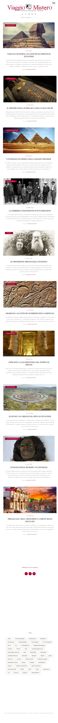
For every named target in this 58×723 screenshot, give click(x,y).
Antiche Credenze (19, 638)
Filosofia (10, 648)
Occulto (19, 659)
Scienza (10, 665)
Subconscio (46, 669)
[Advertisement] (30, 551)
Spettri (22, 669)
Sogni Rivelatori (12, 669)
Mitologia (10, 659)
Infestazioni (33, 652)
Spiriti (29, 669)
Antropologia (32, 638)
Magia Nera (24, 655)
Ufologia (16, 672)
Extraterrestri (25, 645)
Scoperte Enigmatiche (12, 130)
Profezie (32, 662)
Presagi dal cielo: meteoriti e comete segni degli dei (30, 520)
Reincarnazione (11, 333)
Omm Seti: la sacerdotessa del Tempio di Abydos (28, 363)
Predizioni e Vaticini (12, 662)
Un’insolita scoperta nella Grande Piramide (28, 159)
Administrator (31, 69)
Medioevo (34, 655)
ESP (16, 645)
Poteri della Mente (42, 659)
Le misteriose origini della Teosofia (28, 261)
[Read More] (47, 66)
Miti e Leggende (11, 181)
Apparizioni (43, 638)
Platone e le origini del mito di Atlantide (30, 416)
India (24, 652)
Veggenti (25, 672)
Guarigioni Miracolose (37, 648)
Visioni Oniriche (35, 672)
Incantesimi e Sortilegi (13, 652)
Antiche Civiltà (10, 25)
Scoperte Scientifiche (21, 665)
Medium (42, 655)
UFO (9, 672)
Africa (9, 638)
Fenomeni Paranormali (39, 645)
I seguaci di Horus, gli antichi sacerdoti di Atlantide (29, 55)
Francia (18, 648)
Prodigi (23, 662)
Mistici (50, 655)
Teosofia (9, 233)
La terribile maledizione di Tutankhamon (30, 210)
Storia (37, 669)
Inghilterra (43, 652)
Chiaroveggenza (23, 642)
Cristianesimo (34, 642)
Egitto (9, 645)
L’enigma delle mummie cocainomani (28, 467)
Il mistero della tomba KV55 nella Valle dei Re (30, 108)
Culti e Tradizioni (47, 642)
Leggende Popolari (13, 655)
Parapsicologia (29, 659)
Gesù (26, 648)
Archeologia (11, 642)
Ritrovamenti (41, 662)
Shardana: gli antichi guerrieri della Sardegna (30, 313)
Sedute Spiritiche (35, 665)
